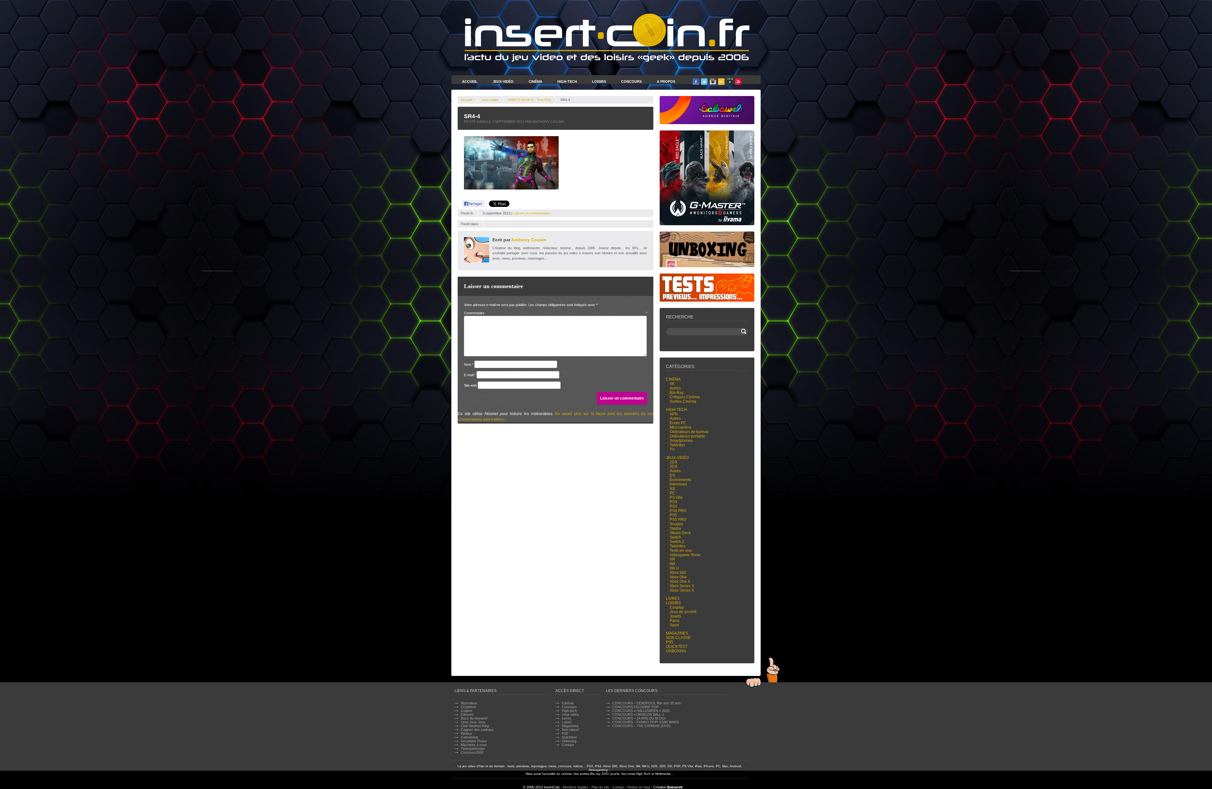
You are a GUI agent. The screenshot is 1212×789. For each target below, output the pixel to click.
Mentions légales (575, 787)
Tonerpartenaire (473, 748)
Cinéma (535, 81)
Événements (680, 480)
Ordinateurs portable (687, 436)
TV (672, 449)
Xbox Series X (682, 590)
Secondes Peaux (474, 741)
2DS (673, 462)
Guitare (466, 711)
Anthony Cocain (528, 239)
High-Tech (567, 81)
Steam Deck (680, 533)
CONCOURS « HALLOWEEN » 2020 (640, 711)
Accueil (470, 81)
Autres (675, 388)
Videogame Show (685, 555)
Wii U (674, 568)
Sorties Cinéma (683, 401)
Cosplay (677, 607)
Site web (470, 385)
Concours (631, 81)
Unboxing (676, 651)
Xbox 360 (678, 572)
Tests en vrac (681, 550)
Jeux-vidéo (489, 100)
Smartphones (681, 440)
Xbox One (678, 577)
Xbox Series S (682, 586)
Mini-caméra (680, 427)
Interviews (678, 484)
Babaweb (675, 787)
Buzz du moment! (474, 718)
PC (672, 493)
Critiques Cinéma (685, 397)
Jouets (675, 616)
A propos (666, 81)
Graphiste (468, 707)
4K (672, 384)
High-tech (676, 409)
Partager (469, 203)
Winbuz (466, 733)
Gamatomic (469, 737)
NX (672, 488)
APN (674, 414)
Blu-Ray (677, 392)
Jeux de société (683, 612)
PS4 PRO (678, 511)
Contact (568, 745)
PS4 (673, 506)
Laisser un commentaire (531, 213)
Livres (673, 598)
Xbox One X (680, 581)
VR (672, 559)
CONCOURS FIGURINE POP (635, 707)
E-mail (470, 375)
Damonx (467, 714)
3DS (673, 466)
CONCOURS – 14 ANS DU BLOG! (639, 718)
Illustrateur (469, 703)
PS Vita (676, 497)
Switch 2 (677, 541)
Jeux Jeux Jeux (473, 722)
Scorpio (676, 524)
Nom (468, 364)
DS (672, 475)
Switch (675, 537)
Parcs (675, 620)
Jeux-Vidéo (503, 81)
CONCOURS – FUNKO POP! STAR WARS (645, 722)
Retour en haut (638, 787)
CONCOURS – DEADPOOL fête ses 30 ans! (646, 703)
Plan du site (600, 787)
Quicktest (676, 646)
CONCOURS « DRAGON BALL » (638, 714)
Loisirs (599, 81)
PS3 (673, 502)
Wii (672, 564)
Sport (674, 625)
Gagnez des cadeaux (477, 730)
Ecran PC (678, 423)
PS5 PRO (678, 519)
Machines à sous (474, 745)
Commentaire (555, 313)
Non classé (678, 637)
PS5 (673, 515)
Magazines (677, 633)
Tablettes (677, 445)
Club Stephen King (475, 726)
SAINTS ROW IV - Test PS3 (529, 100)
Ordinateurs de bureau (689, 432)
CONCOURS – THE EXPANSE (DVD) (641, 726)
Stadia (675, 528)
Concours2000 (472, 752)
